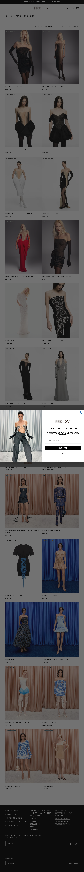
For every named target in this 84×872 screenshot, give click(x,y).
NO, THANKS (63, 453)
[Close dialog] (81, 412)
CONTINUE (63, 448)
